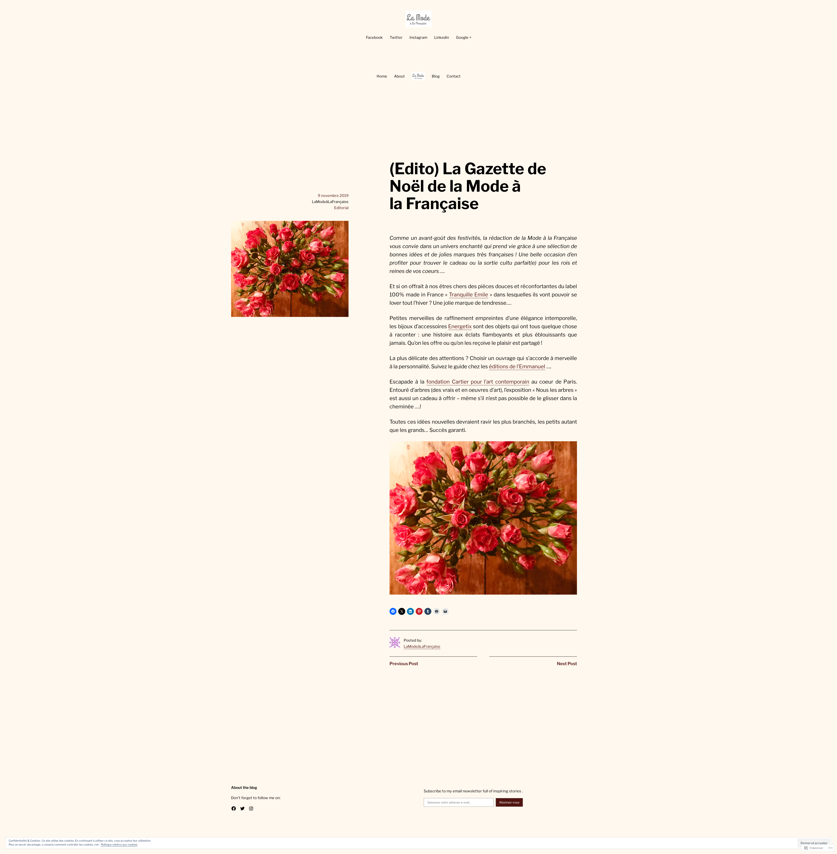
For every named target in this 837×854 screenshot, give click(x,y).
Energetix (460, 326)
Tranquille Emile (468, 294)
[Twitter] (242, 808)
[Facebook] (233, 808)
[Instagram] (251, 808)
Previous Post (404, 663)
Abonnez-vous (509, 802)
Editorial (341, 208)
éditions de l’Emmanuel (517, 366)
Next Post (567, 663)
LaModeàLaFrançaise (422, 646)
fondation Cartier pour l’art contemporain (477, 382)
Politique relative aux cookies (119, 844)
